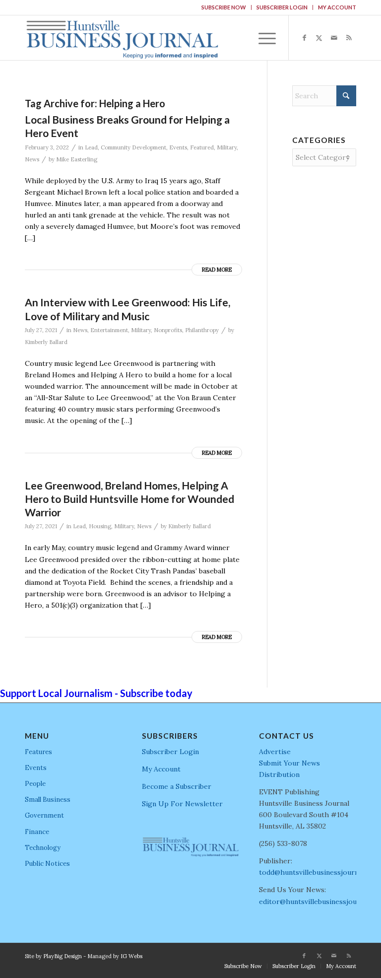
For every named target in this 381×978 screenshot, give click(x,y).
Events (178, 147)
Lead (91, 147)
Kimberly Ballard (46, 342)
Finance (37, 832)
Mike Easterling (76, 159)
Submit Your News (289, 763)
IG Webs (131, 956)
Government (44, 815)
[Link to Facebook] (304, 37)
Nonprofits (168, 330)
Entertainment (109, 330)
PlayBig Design (62, 956)
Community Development (133, 147)
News (32, 159)
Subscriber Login (282, 7)
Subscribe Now (223, 7)
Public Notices (47, 863)
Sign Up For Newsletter (182, 803)
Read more (217, 269)
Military (227, 147)
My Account (337, 7)
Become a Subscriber (176, 786)
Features (38, 752)
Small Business (47, 799)
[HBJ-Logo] (122, 37)
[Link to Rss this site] (348, 37)
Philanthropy (202, 330)
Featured (202, 147)
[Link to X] (319, 37)
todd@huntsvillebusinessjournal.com (319, 872)
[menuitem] (224, 7)
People (35, 783)
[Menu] (262, 37)
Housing (100, 526)
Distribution (279, 774)
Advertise (275, 751)
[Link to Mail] (333, 37)
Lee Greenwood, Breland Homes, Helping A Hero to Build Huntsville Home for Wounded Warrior (129, 499)
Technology (43, 847)
